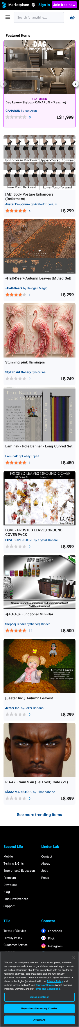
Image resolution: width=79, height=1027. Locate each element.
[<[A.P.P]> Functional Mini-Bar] (39, 582)
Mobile (8, 856)
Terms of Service (15, 930)
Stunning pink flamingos (25, 362)
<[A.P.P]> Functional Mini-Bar (29, 614)
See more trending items (39, 814)
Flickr (51, 938)
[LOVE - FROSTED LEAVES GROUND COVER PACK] (39, 498)
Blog (7, 892)
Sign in (44, 5)
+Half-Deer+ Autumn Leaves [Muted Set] (38, 278)
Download (11, 884)
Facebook (54, 931)
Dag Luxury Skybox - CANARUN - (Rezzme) (35, 102)
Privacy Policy (13, 938)
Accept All (39, 1019)
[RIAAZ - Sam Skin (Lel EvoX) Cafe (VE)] (39, 750)
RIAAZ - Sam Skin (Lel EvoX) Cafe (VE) (36, 782)
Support (9, 906)
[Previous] (3, 84)
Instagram (55, 946)
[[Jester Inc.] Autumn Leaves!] (39, 666)
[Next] (75, 84)
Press (45, 877)
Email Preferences (16, 899)
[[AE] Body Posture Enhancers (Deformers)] (39, 162)
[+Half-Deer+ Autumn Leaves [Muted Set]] (39, 246)
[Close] (74, 957)
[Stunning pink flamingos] (39, 330)
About (45, 863)
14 (30, 630)
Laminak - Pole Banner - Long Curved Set (38, 446)
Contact (46, 856)
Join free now (64, 5)
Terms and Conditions (47, 988)
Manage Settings (39, 997)
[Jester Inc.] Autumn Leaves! (29, 698)
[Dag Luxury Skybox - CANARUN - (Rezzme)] (39, 67)
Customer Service (15, 945)
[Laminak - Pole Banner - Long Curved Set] (39, 414)
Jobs (44, 870)
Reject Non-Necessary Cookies (39, 1008)
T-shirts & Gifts (14, 863)
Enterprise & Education (19, 870)
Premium (10, 877)
